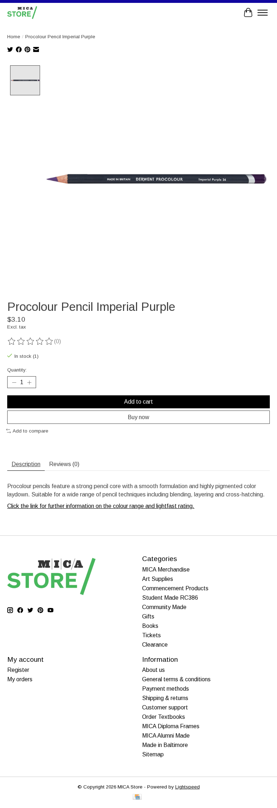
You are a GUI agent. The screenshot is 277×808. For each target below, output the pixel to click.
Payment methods (165, 689)
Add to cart (138, 402)
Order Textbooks (163, 717)
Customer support (165, 707)
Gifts (148, 616)
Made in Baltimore (165, 745)
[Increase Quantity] (29, 382)
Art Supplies (157, 579)
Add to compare (30, 431)
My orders (19, 679)
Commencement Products (175, 588)
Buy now (138, 417)
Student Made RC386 (170, 598)
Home (13, 36)
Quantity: (17, 370)
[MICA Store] (22, 12)
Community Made (164, 607)
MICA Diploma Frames (170, 726)
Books (150, 626)
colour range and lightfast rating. (153, 506)
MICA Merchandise (166, 569)
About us (153, 670)
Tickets (151, 635)
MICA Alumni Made (166, 736)
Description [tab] (26, 464)
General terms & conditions (176, 679)
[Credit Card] (137, 797)
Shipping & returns (165, 698)
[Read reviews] (30, 341)
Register (18, 670)
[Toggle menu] (262, 12)
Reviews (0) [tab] (64, 464)
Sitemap (153, 754)
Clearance (155, 645)
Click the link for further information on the (60, 506)
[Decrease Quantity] (14, 382)
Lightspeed (187, 787)
